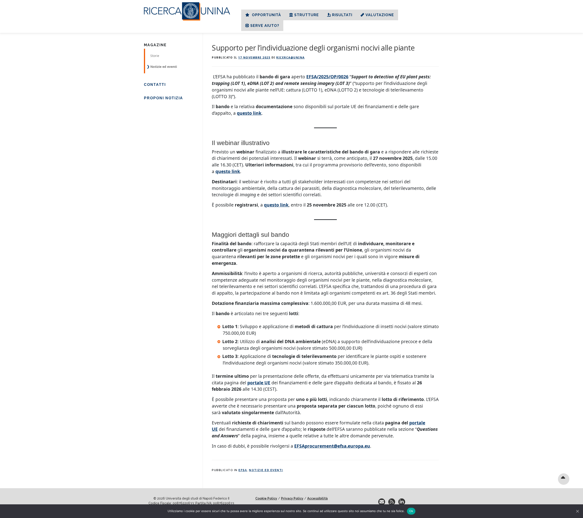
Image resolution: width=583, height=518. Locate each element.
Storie (154, 56)
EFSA (242, 470)
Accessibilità (317, 498)
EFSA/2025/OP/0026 (327, 77)
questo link (249, 113)
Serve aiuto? (264, 25)
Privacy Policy (292, 498)
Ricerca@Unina (290, 57)
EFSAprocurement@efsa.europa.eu (332, 446)
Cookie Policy (266, 498)
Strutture (306, 15)
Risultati (342, 15)
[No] (577, 511)
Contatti (155, 85)
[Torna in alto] (564, 479)
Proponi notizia (163, 98)
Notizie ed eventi (266, 470)
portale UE (258, 383)
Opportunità (266, 15)
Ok (411, 511)
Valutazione (380, 15)
